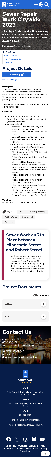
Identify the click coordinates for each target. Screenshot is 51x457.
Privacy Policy (25, 451)
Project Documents (12, 59)
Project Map (15, 74)
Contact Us (9, 62)
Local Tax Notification (36, 448)
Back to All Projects (10, 79)
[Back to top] (45, 453)
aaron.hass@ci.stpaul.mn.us (18, 345)
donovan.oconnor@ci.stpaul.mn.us (22, 357)
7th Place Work (10, 55)
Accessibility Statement (14, 448)
